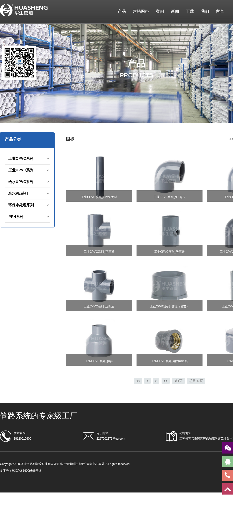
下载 (190, 11)
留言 (220, 11)
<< (138, 381)
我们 (205, 11)
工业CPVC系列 (20, 158)
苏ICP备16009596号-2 (26, 470)
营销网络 (141, 11)
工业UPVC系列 (20, 170)
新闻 (175, 11)
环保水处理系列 (21, 205)
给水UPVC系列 (20, 182)
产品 (122, 11)
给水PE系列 (18, 193)
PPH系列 (15, 217)
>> (165, 381)
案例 (160, 11)
